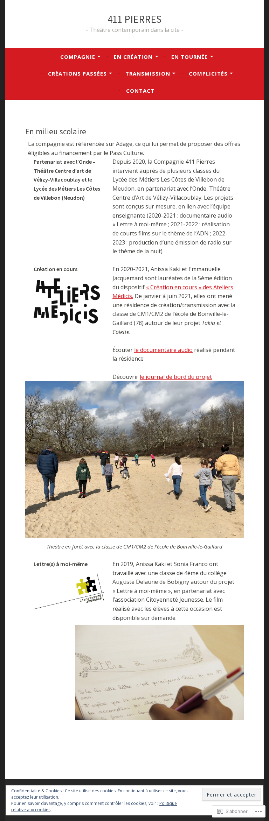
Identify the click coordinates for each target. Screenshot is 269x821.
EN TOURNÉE (189, 56)
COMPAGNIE (77, 56)
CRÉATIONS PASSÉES (77, 73)
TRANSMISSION (147, 73)
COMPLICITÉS (208, 73)
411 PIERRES (134, 19)
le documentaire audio (163, 350)
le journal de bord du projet (176, 377)
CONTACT (140, 90)
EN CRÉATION (133, 56)
